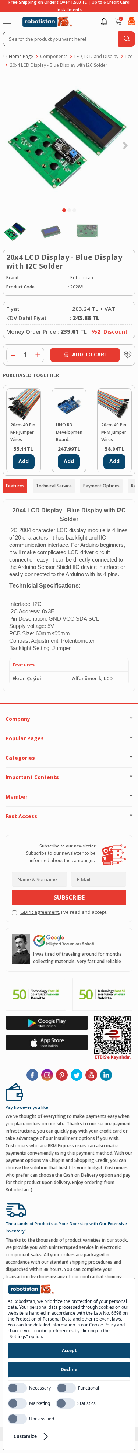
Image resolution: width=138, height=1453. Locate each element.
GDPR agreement (39, 912)
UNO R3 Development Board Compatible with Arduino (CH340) (69, 432)
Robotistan (81, 278)
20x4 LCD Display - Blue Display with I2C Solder (58, 65)
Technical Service (54, 486)
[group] (69, 139)
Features (15, 486)
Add (23, 461)
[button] (64, 210)
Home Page (21, 56)
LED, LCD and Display (96, 56)
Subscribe (69, 897)
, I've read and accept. (63, 912)
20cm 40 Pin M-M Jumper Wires (113, 432)
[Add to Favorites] (126, 355)
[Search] (126, 39)
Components (53, 56)
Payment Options (101, 486)
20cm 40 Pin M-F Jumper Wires (22, 432)
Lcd (129, 56)
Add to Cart (90, 354)
